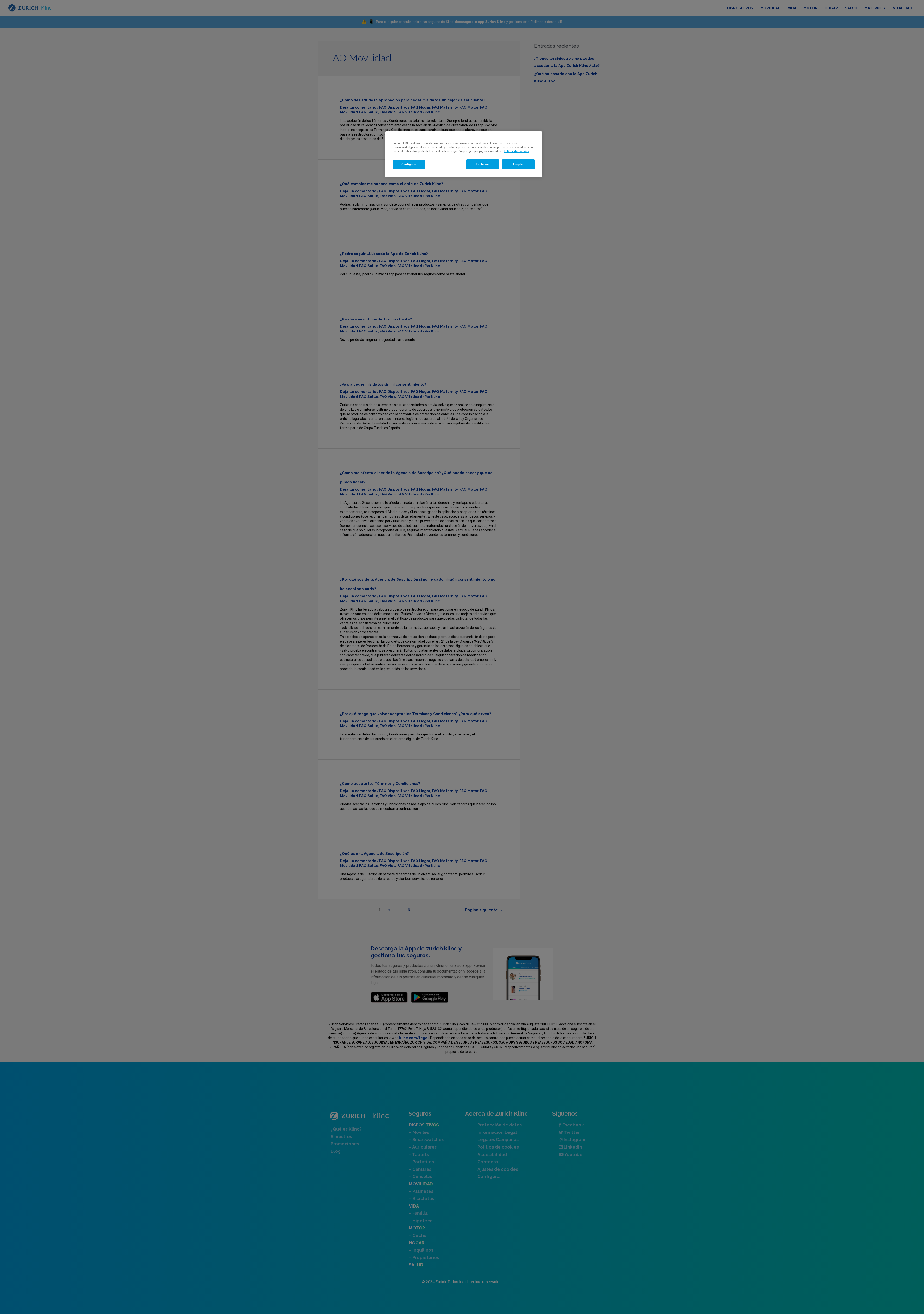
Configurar (409, 164)
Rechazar (482, 164)
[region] (463, 154)
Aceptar (518, 164)
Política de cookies (516, 151)
